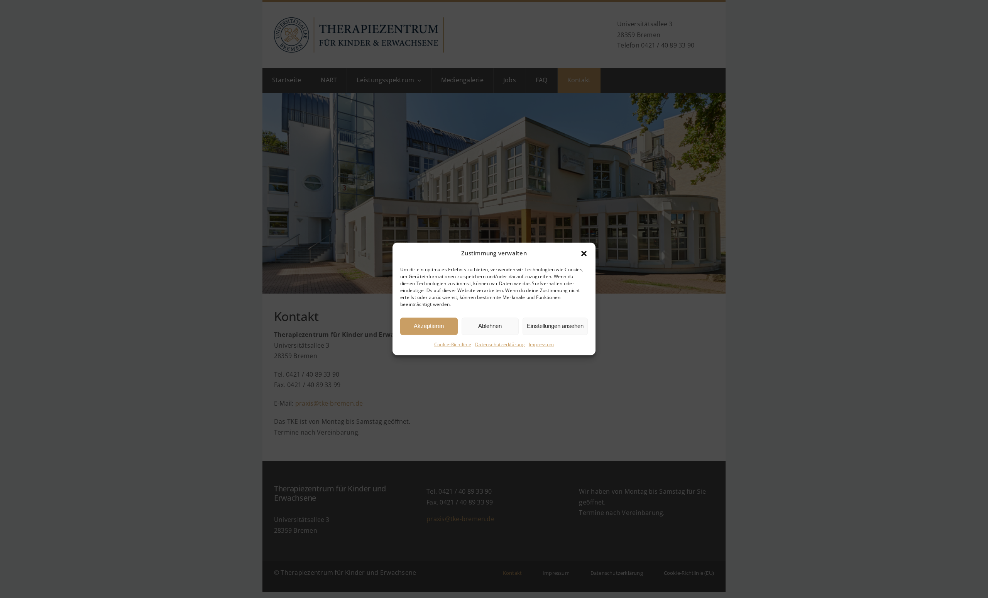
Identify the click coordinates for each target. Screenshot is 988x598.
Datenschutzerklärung (500, 344)
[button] (584, 253)
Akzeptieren (429, 326)
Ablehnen (490, 326)
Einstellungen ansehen (555, 326)
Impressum (541, 344)
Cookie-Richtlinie (452, 344)
